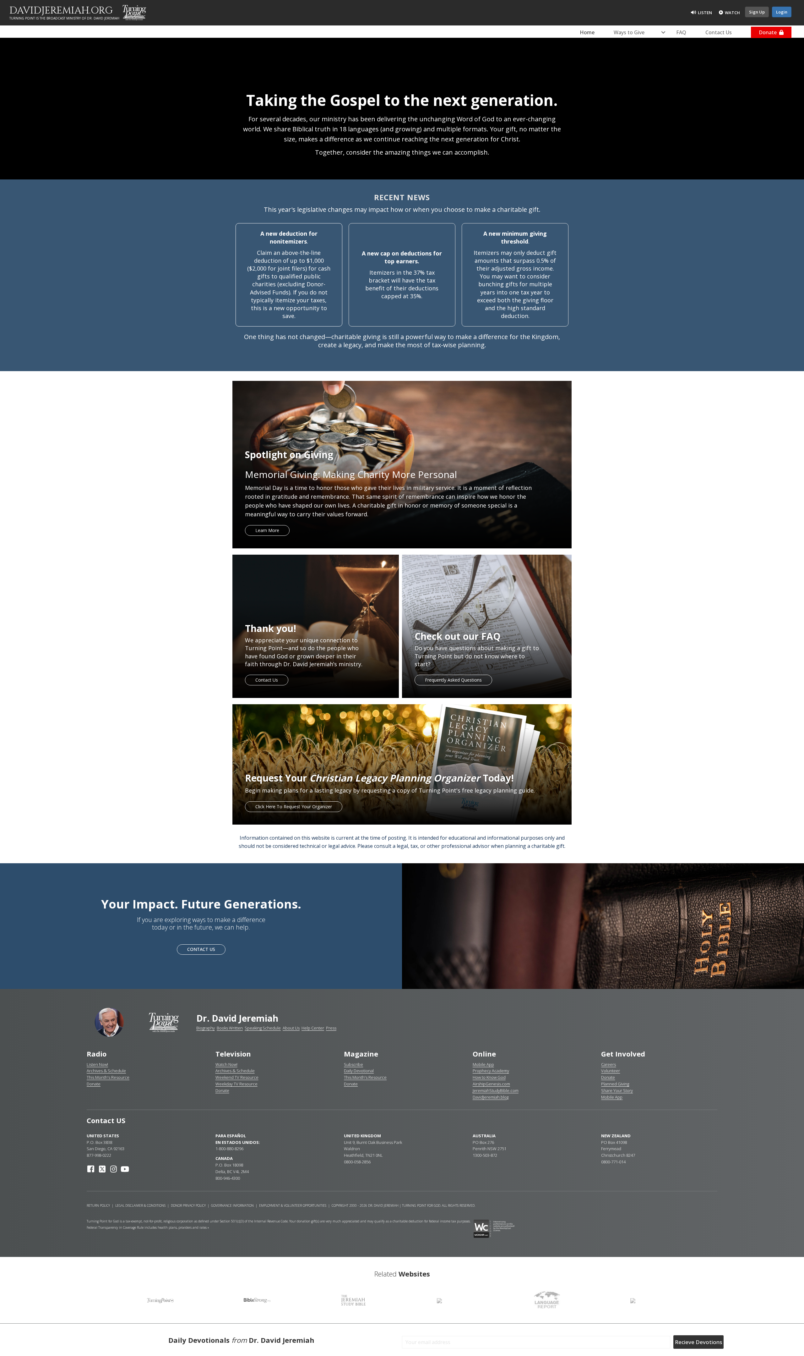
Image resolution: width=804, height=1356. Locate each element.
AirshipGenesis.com (491, 1084)
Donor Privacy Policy (188, 1205)
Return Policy (98, 1205)
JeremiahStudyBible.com (496, 1090)
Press (331, 1028)
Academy (500, 1070)
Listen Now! (97, 1064)
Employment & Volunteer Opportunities (292, 1205)
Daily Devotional (359, 1070)
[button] (91, 1169)
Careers (608, 1064)
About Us (291, 1028)
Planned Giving (615, 1084)
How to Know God (489, 1077)
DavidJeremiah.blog (490, 1097)
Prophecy (482, 1070)
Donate (769, 32)
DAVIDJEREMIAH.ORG (61, 10)
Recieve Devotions (698, 1342)
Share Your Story (617, 1090)
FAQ (681, 32)
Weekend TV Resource (236, 1077)
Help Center (313, 1028)
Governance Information (232, 1205)
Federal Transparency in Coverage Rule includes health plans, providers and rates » (148, 1227)
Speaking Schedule (263, 1028)
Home (587, 32)
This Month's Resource (108, 1077)
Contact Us (718, 32)
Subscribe (353, 1064)
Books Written (230, 1028)
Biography (205, 1028)
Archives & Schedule (106, 1070)
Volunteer (610, 1070)
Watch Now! (226, 1064)
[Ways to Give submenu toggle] (663, 32)
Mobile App (483, 1064)
